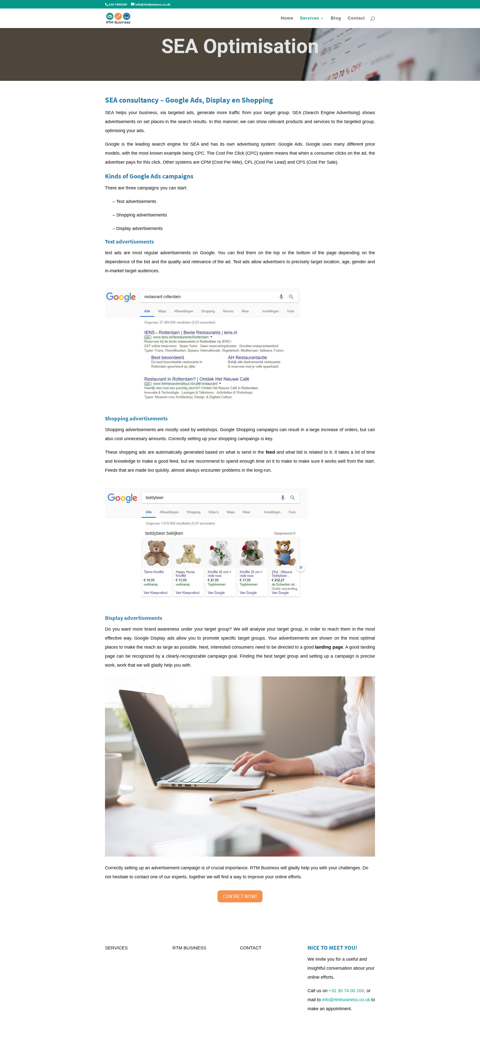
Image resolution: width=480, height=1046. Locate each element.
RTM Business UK (258, 956)
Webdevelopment (122, 992)
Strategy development (127, 983)
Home (287, 19)
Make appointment (341, 1019)
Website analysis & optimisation (136, 974)
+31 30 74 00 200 (346, 990)
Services (309, 19)
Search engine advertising (131, 965)
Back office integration (127, 1001)
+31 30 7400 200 (257, 974)
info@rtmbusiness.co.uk (264, 965)
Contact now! (240, 896)
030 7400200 (118, 4)
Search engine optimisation (132, 956)
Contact (356, 19)
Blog (336, 19)
